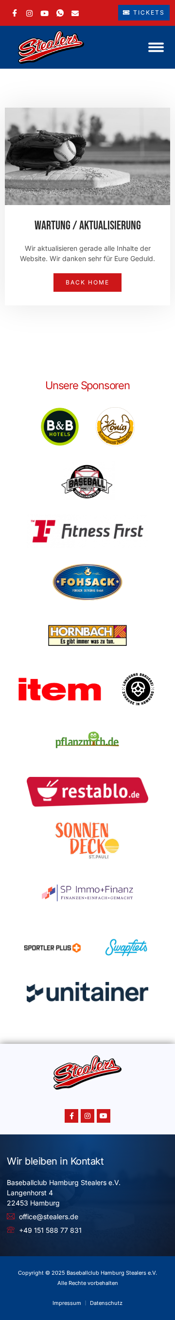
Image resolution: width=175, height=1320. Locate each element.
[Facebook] (14, 13)
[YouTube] (44, 12)
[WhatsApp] (60, 13)
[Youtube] (103, 1116)
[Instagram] (29, 12)
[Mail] (75, 12)
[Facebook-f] (71, 1116)
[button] (156, 47)
